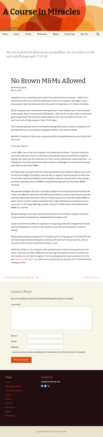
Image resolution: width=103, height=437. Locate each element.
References (42, 34)
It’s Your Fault (91, 277)
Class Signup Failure (13, 386)
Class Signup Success (14, 390)
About (5, 34)
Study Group (69, 34)
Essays (16, 34)
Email (14, 341)
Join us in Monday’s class (27, 259)
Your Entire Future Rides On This (21, 277)
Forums (28, 34)
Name (14, 335)
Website (15, 347)
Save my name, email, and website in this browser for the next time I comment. (49, 352)
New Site (84, 34)
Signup (56, 34)
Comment (16, 304)
